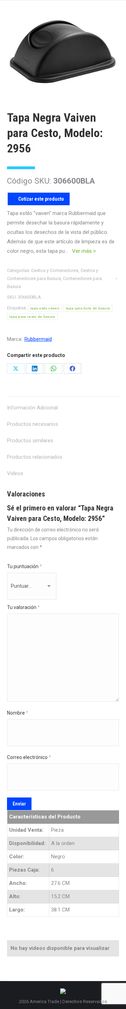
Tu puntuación (24, 566)
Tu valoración (23, 607)
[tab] (63, 404)
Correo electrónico (29, 757)
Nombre (17, 713)
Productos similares (30, 440)
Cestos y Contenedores (54, 270)
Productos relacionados (34, 457)
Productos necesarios (32, 424)
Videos (15, 473)
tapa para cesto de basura (32, 317)
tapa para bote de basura (88, 308)
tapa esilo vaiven (44, 308)
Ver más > (84, 251)
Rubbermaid (38, 339)
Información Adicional (32, 408)
